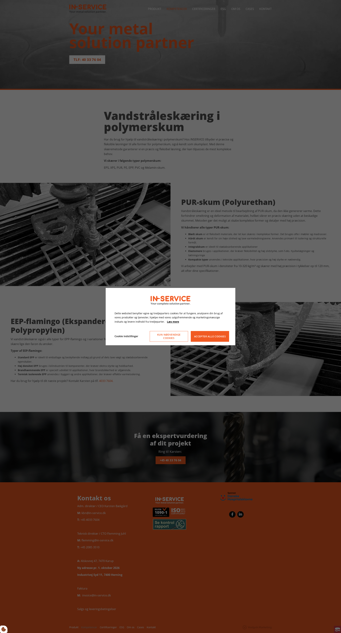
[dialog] (170, 316)
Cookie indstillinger (126, 336)
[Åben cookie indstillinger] (3, 629)
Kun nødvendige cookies (169, 336)
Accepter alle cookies (210, 336)
